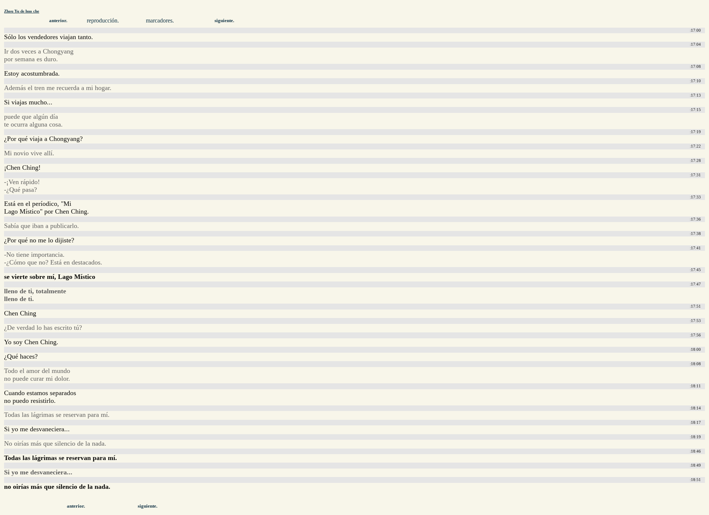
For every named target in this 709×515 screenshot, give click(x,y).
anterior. (58, 20)
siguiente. (224, 20)
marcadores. (160, 20)
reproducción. (103, 20)
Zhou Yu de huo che (21, 11)
